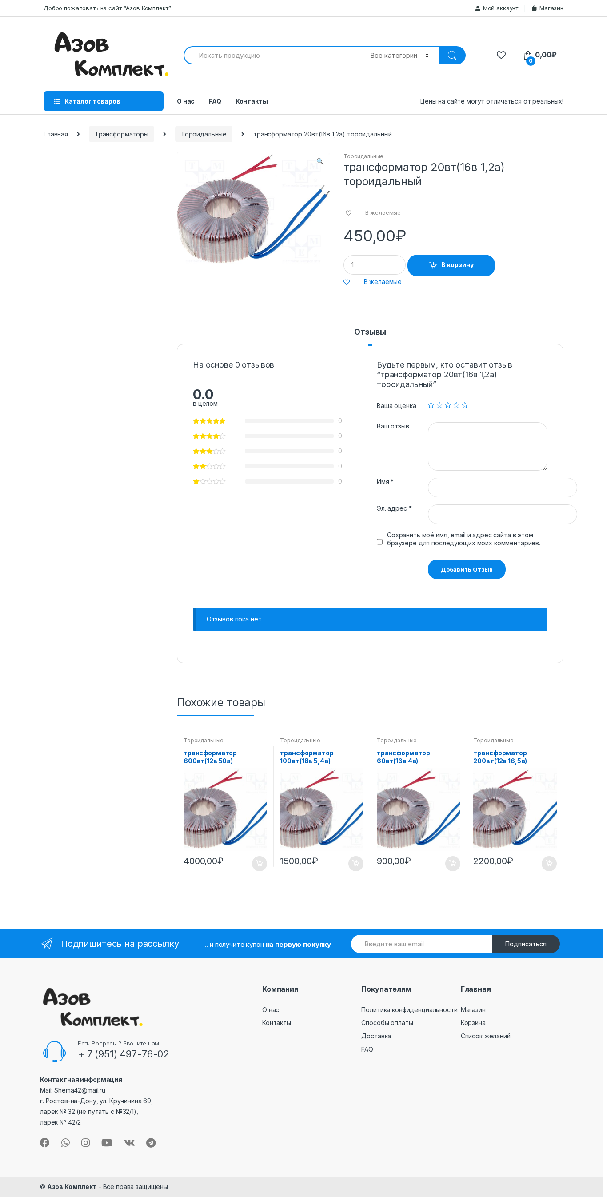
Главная (56, 134)
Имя (385, 481)
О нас (186, 101)
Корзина (473, 1022)
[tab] (370, 336)
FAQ (215, 101)
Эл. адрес (394, 508)
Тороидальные (204, 134)
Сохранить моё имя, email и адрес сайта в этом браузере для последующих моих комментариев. (463, 539)
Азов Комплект (72, 1186)
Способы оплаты (387, 1022)
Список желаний (486, 1036)
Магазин (551, 8)
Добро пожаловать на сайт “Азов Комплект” (107, 8)
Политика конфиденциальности (409, 1009)
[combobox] (272, 55)
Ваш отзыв (393, 426)
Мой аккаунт (500, 8)
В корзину (457, 264)
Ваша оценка (396, 405)
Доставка (376, 1036)
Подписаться (526, 944)
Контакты (252, 101)
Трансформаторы (121, 134)
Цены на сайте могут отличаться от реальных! (491, 101)
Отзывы (370, 332)
